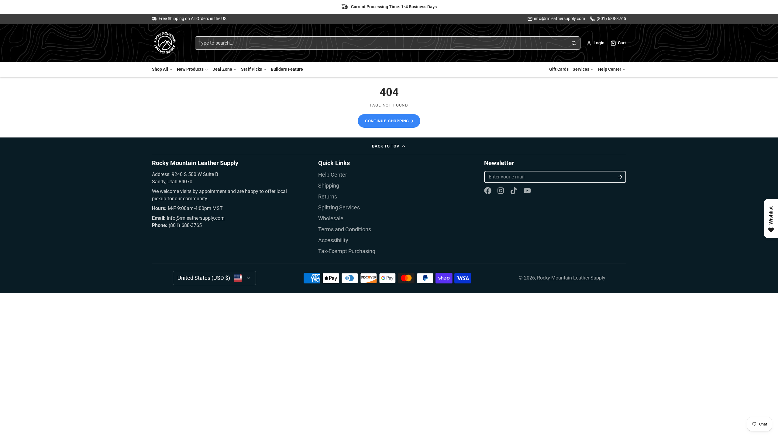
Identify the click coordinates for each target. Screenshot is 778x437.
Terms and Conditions (344, 229)
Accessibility (333, 240)
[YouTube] (527, 190)
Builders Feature (287, 69)
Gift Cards (559, 69)
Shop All (160, 69)
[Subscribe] (620, 177)
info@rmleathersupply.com (559, 18)
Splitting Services (339, 208)
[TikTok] (514, 190)
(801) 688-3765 (611, 18)
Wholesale (330, 218)
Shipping (328, 186)
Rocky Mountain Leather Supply (571, 278)
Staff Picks (251, 69)
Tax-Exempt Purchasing (346, 251)
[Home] (165, 43)
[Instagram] (501, 190)
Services (581, 69)
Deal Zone (222, 69)
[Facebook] (487, 190)
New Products (190, 69)
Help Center (609, 69)
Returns (327, 197)
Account (595, 43)
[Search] (573, 43)
